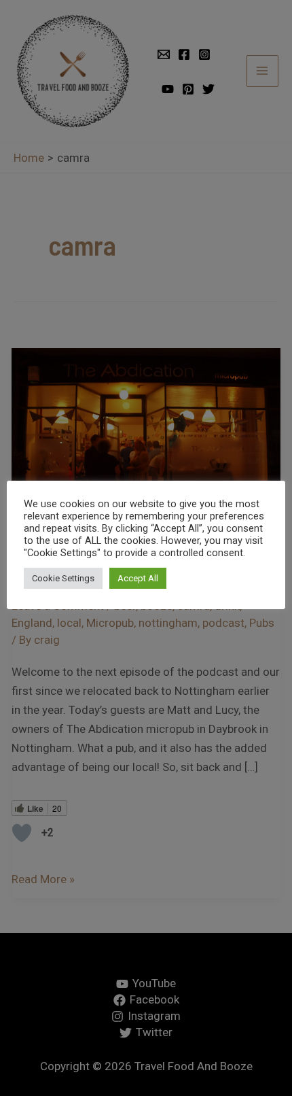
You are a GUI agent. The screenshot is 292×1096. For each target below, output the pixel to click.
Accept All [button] (137, 578)
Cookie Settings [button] (63, 578)
